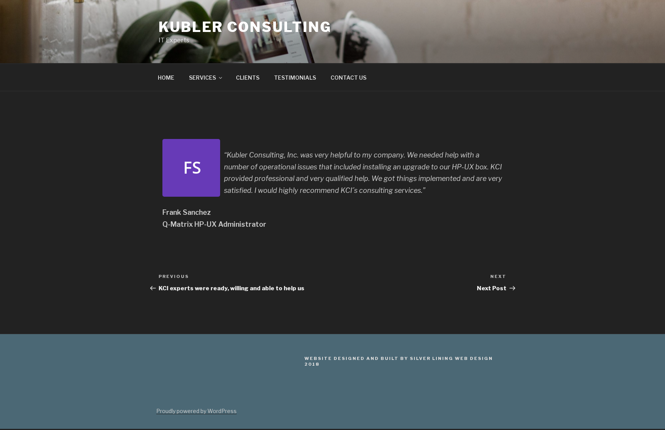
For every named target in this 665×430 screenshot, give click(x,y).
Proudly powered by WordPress (196, 411)
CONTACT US (348, 77)
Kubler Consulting (245, 26)
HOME (166, 77)
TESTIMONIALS (295, 77)
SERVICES (202, 77)
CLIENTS (247, 77)
